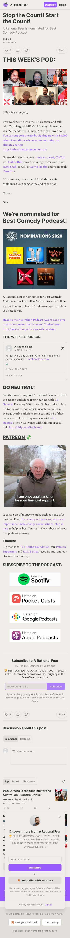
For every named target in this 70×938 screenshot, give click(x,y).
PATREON (14, 437)
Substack (18, 930)
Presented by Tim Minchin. (18, 799)
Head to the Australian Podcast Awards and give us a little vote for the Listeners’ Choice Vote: (34, 322)
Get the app (52, 922)
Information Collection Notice (46, 891)
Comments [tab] (11, 738)
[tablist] (17, 739)
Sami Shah (9, 167)
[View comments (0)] (18, 50)
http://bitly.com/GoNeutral (25, 427)
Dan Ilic (7, 39)
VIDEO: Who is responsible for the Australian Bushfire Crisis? (27, 793)
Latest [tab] (15, 781)
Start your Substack (26, 922)
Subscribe (50, 4)
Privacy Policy (37, 894)
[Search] (63, 781)
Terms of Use (53, 888)
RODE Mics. (31, 551)
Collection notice (54, 913)
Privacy (30, 913)
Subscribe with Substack (37, 880)
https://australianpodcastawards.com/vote (29, 329)
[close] (60, 816)
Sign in (63, 4)
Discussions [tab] (28, 781)
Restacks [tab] (25, 738)
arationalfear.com (38, 359)
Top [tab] (7, 781)
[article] (35, 799)
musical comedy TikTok (50, 157)
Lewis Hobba (38, 167)
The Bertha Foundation (34, 547)
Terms (39, 913)
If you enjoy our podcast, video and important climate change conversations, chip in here (34, 524)
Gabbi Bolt (15, 162)
